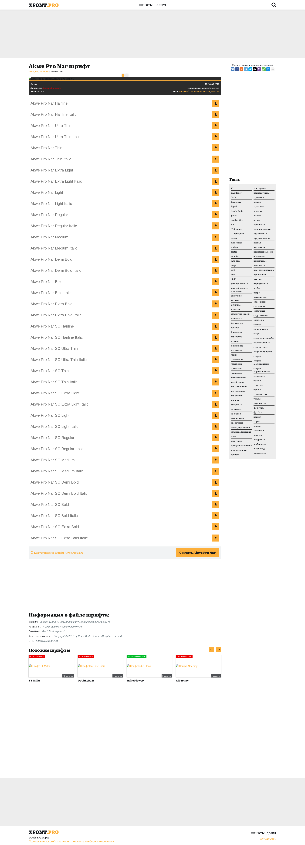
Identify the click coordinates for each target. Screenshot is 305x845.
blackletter (236, 192)
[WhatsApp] (264, 69)
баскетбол (236, 318)
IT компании (237, 233)
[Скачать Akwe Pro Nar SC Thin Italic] (215, 381)
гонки (234, 354)
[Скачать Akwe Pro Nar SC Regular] (215, 437)
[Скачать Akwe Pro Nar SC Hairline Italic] (215, 337)
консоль (235, 454)
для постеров (238, 390)
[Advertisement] (124, 33)
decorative (236, 201)
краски (257, 201)
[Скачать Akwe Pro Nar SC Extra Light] (215, 393)
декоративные (238, 377)
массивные (259, 224)
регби (257, 287)
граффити (236, 363)
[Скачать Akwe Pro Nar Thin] (215, 147)
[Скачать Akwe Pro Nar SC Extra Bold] (215, 526)
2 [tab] (126, 75)
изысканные (237, 418)
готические (237, 359)
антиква (235, 300)
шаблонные (260, 444)
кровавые (259, 206)
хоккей (257, 416)
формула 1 (259, 407)
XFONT (44, 4)
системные (259, 306)
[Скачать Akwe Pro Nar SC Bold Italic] (215, 515)
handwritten (237, 219)
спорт (257, 333)
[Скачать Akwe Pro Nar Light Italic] (215, 203)
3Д (232, 188)
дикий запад (237, 381)
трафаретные (261, 394)
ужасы (257, 398)
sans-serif (184, 91)
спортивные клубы (264, 337)
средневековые (262, 342)
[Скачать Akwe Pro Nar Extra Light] (215, 170)
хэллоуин (259, 430)
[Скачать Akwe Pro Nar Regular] (215, 214)
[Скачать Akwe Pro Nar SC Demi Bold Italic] (215, 493)
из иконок (236, 409)
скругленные (261, 315)
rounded (235, 256)
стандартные (261, 347)
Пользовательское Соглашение (49, 841)
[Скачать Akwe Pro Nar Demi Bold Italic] (215, 270)
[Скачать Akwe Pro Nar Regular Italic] (215, 225)
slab (233, 274)
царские (258, 434)
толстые (258, 384)
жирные (235, 400)
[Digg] (255, 69)
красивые (259, 197)
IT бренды (236, 229)
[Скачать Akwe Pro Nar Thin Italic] (215, 159)
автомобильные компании (239, 289)
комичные (236, 440)
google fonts (237, 210)
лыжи (257, 219)
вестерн (235, 340)
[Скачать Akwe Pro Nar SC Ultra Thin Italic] (215, 359)
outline (234, 247)
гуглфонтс (236, 372)
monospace (236, 242)
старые (257, 356)
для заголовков (239, 386)
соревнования (261, 328)
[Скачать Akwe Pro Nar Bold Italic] (215, 292)
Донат (161, 5)
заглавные (236, 404)
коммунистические (241, 445)
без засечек (196, 91)
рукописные (260, 297)
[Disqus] (125, 733)
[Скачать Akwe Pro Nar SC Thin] (215, 370)
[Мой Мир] (268, 69)
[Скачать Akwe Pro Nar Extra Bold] (215, 303)
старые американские (261, 362)
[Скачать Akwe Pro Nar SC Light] (215, 415)
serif (233, 269)
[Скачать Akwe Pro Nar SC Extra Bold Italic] (215, 538)
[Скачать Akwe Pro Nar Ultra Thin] (215, 125)
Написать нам (267, 839)
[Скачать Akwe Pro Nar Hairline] (215, 103)
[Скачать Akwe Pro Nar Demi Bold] (215, 259)
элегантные (260, 453)
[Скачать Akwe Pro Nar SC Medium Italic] (215, 471)
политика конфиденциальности (92, 841)
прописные (260, 274)
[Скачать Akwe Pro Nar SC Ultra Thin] (215, 348)
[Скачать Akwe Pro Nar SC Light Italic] (215, 426)
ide (232, 224)
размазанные (261, 283)
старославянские (263, 351)
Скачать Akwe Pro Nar (197, 552)
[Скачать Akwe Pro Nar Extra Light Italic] (215, 181)
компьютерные (239, 449)
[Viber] (259, 69)
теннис (257, 380)
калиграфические (240, 427)
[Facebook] (237, 69)
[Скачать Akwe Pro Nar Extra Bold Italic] (215, 315)
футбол (258, 412)
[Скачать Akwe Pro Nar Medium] (215, 237)
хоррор (257, 425)
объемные (259, 256)
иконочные (237, 422)
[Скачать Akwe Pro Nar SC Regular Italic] (215, 448)
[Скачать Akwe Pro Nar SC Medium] (215, 460)
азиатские (236, 295)
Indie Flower (135, 680)
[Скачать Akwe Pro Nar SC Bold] (215, 504)
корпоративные (262, 192)
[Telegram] (246, 69)
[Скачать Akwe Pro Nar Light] (215, 192)
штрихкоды (260, 448)
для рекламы (237, 395)
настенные (259, 247)
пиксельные (260, 260)
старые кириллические (262, 370)
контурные (260, 188)
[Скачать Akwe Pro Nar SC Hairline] (215, 326)
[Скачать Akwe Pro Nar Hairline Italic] (215, 114)
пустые (257, 278)
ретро (257, 292)
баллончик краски (240, 313)
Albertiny (182, 680)
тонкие (215, 91)
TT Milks (34, 680)
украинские (260, 403)
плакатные (259, 265)
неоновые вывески (263, 251)
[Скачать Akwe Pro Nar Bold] (215, 281)
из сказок (236, 413)
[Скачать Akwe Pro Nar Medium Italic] (215, 248)
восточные (236, 350)
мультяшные (260, 233)
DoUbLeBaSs (86, 680)
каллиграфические (241, 431)
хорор (257, 421)
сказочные (259, 310)
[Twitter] (250, 69)
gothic (234, 215)
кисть (234, 436)
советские (259, 319)
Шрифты (146, 5)
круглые (258, 210)
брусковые (236, 336)
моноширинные (262, 229)
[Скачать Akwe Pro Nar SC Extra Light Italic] (215, 404)
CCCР (233, 197)
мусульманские (262, 238)
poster (234, 251)
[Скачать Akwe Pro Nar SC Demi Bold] (215, 482)
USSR (233, 278)
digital (234, 206)
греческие (236, 368)
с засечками (260, 301)
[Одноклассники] (241, 69)
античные (236, 304)
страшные (259, 375)
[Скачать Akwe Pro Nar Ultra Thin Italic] (215, 136)
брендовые (236, 331)
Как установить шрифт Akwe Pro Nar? (58, 552)
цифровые (259, 439)
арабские (235, 309)
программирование (264, 269)
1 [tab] (123, 75)
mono (234, 238)
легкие (206, 91)
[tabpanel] (125, 78)
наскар (257, 242)
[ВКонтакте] (232, 69)
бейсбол (235, 327)
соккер (257, 324)
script (233, 265)
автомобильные (239, 283)
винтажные (237, 345)
